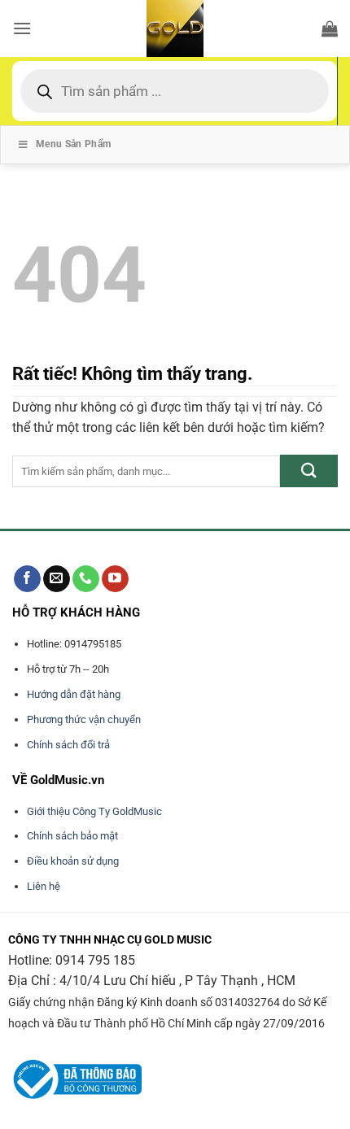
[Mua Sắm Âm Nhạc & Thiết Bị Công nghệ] (175, 28)
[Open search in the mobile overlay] (174, 91)
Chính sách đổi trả (68, 745)
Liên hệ (43, 886)
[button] (22, 28)
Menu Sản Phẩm (74, 144)
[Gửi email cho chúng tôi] (56, 579)
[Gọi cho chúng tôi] (85, 579)
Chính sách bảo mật (72, 836)
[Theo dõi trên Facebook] (27, 579)
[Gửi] (309, 470)
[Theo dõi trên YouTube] (115, 579)
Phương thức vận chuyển (84, 719)
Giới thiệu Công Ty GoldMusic (94, 811)
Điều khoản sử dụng (73, 861)
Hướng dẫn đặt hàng (73, 694)
